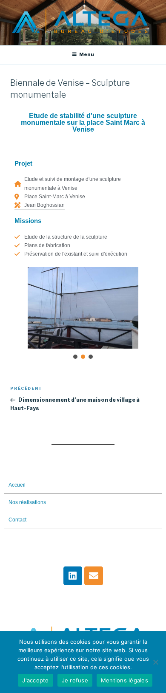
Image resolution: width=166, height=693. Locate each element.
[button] (75, 357)
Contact (17, 520)
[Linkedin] (72, 575)
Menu (86, 54)
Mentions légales (124, 680)
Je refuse (75, 680)
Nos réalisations (27, 502)
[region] (82, 314)
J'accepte (35, 680)
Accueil (17, 485)
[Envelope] (93, 575)
